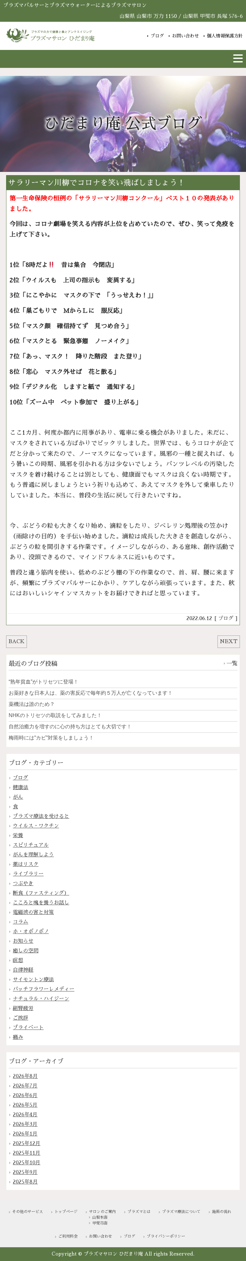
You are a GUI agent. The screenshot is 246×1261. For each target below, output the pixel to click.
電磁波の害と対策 (33, 912)
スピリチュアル (31, 845)
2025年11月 (26, 1153)
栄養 (18, 835)
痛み (18, 1037)
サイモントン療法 (33, 979)
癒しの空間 (25, 950)
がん (18, 797)
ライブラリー (28, 874)
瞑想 (18, 960)
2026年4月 (25, 1114)
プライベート (28, 1027)
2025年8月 (25, 1181)
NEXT (228, 641)
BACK (17, 641)
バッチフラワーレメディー (43, 989)
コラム (20, 922)
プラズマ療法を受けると (41, 816)
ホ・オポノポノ (31, 931)
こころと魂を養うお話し (41, 902)
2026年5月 (25, 1105)
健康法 (20, 787)
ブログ (157, 36)
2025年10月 (26, 1162)
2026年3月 (25, 1124)
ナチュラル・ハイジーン (41, 998)
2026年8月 (25, 1076)
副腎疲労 (23, 1008)
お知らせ (23, 941)
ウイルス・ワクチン (36, 826)
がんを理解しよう (33, 854)
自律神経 (23, 970)
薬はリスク (25, 864)
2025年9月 (25, 1172)
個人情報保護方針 (225, 36)
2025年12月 (26, 1143)
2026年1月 (25, 1133)
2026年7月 (25, 1085)
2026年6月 (25, 1095)
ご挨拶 (20, 1018)
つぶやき (23, 883)
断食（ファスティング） (41, 893)
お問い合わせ (185, 36)
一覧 (231, 663)
